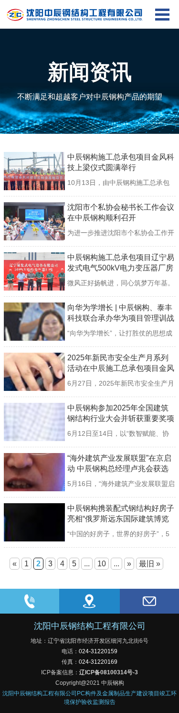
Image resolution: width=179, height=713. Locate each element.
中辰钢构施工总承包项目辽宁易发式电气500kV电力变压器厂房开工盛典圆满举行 (120, 267)
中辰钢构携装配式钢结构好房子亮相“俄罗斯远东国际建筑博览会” (120, 518)
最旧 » (149, 564)
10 (101, 564)
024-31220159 (98, 651)
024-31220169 (98, 662)
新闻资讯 (90, 72)
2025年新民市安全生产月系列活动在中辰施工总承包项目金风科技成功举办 (120, 368)
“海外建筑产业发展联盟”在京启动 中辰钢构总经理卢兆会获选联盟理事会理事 (119, 468)
